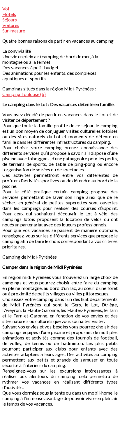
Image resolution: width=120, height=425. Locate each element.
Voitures (10, 25)
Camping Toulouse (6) (24, 94)
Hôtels (9, 14)
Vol (5, 8)
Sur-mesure (13, 30)
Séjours (9, 19)
